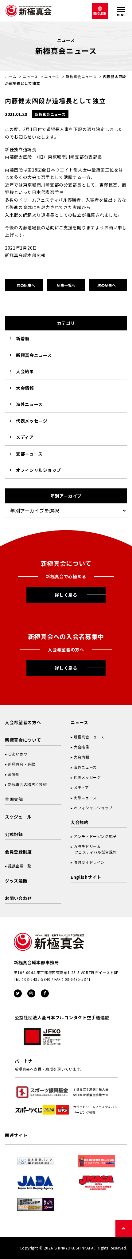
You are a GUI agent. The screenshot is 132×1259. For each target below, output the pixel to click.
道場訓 (14, 774)
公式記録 (14, 834)
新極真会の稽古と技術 (27, 784)
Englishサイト (86, 877)
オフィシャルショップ (38, 470)
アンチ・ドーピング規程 (95, 836)
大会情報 (25, 388)
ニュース (30, 76)
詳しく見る (66, 595)
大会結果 (25, 371)
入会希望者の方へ (23, 722)
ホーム (11, 76)
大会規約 (80, 822)
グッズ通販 (16, 881)
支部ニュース (29, 454)
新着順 (22, 338)
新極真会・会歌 (21, 764)
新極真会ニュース (81, 76)
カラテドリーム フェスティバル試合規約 (94, 849)
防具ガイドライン (89, 862)
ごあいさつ (17, 753)
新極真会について (23, 740)
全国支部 (14, 799)
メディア (25, 437)
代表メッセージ (32, 421)
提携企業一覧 (19, 865)
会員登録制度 (18, 852)
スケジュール (18, 817)
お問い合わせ (18, 898)
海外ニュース (29, 404)
